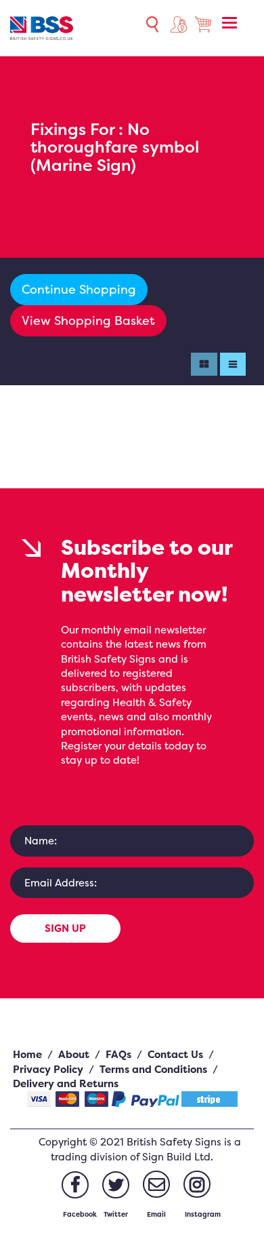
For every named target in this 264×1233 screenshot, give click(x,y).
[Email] (156, 1184)
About (73, 1054)
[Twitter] (115, 1184)
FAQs (118, 1054)
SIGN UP (65, 928)
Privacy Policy (48, 1069)
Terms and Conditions (153, 1069)
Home (27, 1054)
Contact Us (175, 1054)
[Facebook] (75, 1184)
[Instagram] (197, 1184)
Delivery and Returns (65, 1083)
